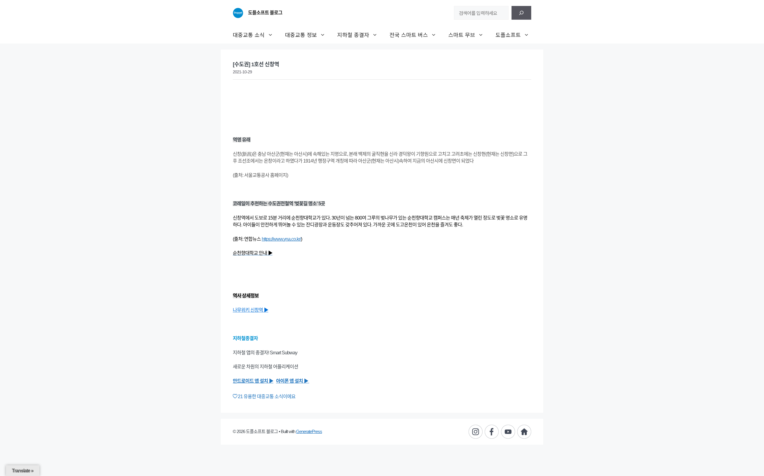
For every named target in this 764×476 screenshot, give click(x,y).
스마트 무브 (461, 34)
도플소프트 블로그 (265, 12)
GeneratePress (309, 431)
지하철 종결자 (353, 34)
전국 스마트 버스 (408, 34)
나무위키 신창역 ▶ (250, 310)
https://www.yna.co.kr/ (281, 239)
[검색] (521, 13)
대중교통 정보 (301, 34)
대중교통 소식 (249, 34)
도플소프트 (508, 34)
